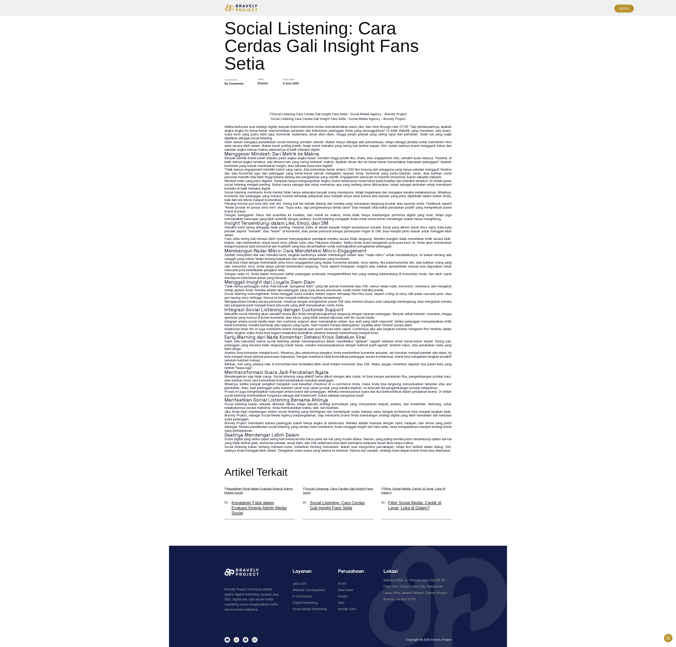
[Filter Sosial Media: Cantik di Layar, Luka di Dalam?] (446, 506)
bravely (263, 83)
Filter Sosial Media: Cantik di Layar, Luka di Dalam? (414, 505)
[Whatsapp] (236, 640)
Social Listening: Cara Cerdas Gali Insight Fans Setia (337, 505)
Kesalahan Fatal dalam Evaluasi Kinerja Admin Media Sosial (259, 507)
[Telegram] (245, 640)
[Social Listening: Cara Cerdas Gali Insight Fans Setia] (368, 506)
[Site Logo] (258, 573)
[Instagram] (255, 640)
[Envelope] (227, 640)
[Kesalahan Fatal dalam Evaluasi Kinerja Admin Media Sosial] (289, 506)
